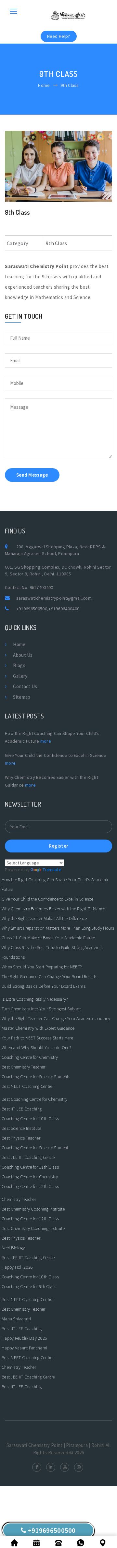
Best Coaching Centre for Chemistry (34, 1099)
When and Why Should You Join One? (36, 1047)
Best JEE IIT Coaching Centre (28, 1157)
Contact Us (25, 686)
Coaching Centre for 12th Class (30, 1186)
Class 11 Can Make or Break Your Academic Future (48, 938)
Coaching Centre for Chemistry (30, 1057)
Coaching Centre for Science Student (35, 1148)
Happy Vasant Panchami (24, 1348)
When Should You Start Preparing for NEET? (42, 967)
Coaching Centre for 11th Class (30, 1167)
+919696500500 (31, 609)
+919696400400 (63, 609)
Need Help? (58, 36)
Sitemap (21, 697)
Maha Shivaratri (16, 1319)
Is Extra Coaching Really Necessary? (35, 999)
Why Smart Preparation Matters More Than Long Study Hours (58, 928)
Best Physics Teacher (21, 1138)
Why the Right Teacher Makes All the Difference (44, 918)
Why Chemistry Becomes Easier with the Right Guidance (53, 909)
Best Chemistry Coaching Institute (33, 1209)
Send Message (32, 475)
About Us (22, 655)
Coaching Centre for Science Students (36, 1076)
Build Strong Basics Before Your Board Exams (43, 986)
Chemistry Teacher (19, 1199)
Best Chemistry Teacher (24, 1067)
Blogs (19, 665)
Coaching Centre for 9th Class (29, 1286)
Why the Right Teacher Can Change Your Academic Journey (56, 1018)
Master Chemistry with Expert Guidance (38, 1028)
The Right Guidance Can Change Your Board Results (49, 976)
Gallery (20, 676)
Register (58, 846)
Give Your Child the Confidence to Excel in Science (47, 899)
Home (44, 85)
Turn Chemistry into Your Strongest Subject (41, 1009)
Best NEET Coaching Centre (27, 1086)
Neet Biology (13, 1248)
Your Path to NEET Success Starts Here (37, 1038)
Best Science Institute (21, 1128)
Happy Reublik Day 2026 (24, 1338)
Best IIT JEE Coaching (22, 1109)
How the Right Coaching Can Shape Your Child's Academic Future (55, 884)
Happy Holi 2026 (17, 1267)
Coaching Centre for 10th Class (30, 1118)
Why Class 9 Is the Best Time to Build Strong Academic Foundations (52, 952)
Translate (52, 869)
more (45, 741)
